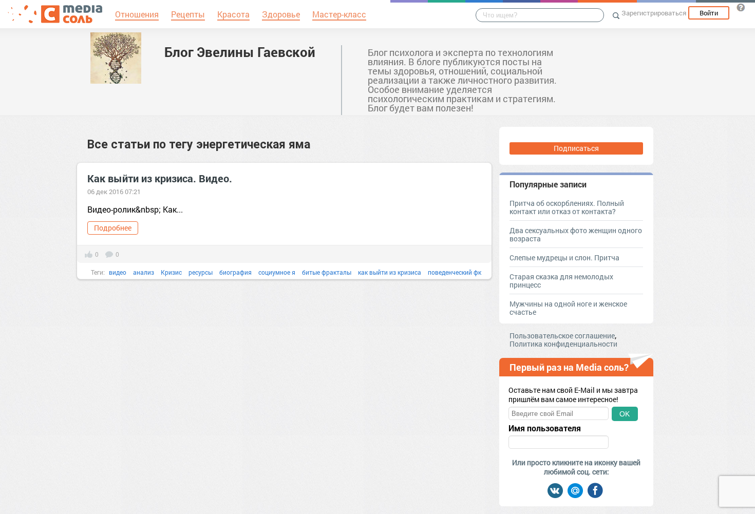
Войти (709, 12)
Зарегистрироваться (653, 12)
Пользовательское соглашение (562, 335)
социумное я (276, 272)
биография (235, 272)
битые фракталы (326, 272)
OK (624, 414)
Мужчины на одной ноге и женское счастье (568, 308)
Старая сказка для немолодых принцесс (561, 281)
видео (117, 272)
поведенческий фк (454, 272)
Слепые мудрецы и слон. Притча (564, 257)
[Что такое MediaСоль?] (741, 7)
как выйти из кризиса (389, 272)
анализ (143, 272)
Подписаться (576, 148)
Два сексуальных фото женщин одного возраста (575, 234)
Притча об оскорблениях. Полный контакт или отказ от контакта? (566, 207)
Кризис (171, 272)
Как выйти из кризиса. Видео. (159, 178)
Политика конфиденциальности (563, 344)
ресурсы (200, 272)
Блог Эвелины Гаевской (239, 52)
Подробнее (112, 228)
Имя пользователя (544, 428)
